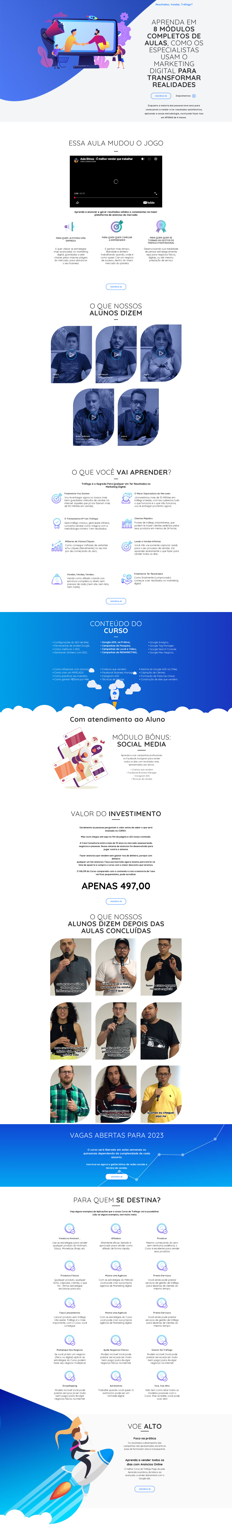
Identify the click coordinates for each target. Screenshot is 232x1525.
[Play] (194, 96)
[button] (88, 380)
